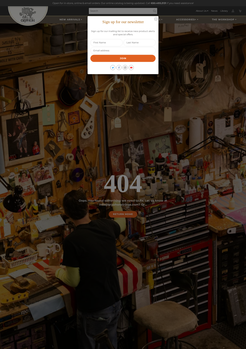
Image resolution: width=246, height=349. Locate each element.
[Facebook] (118, 67)
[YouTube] (131, 67)
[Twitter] (112, 67)
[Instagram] (125, 67)
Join (123, 58)
